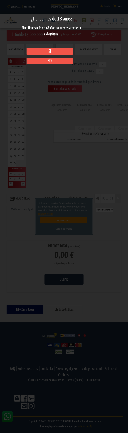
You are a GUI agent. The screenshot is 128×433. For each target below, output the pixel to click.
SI (49, 51)
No (50, 61)
